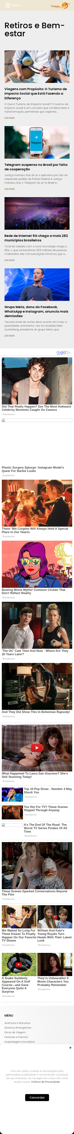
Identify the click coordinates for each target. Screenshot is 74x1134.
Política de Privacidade (45, 1082)
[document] (37, 567)
